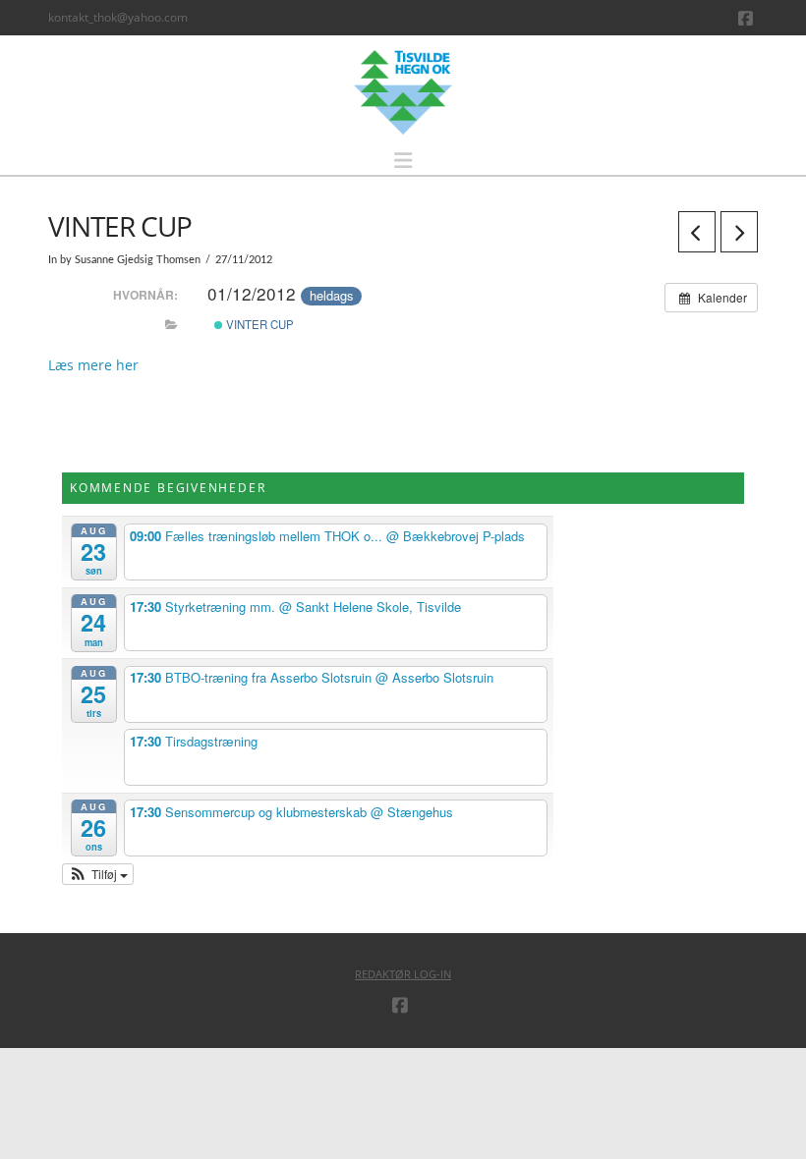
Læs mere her (93, 365)
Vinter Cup (258, 324)
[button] (403, 160)
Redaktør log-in (403, 973)
